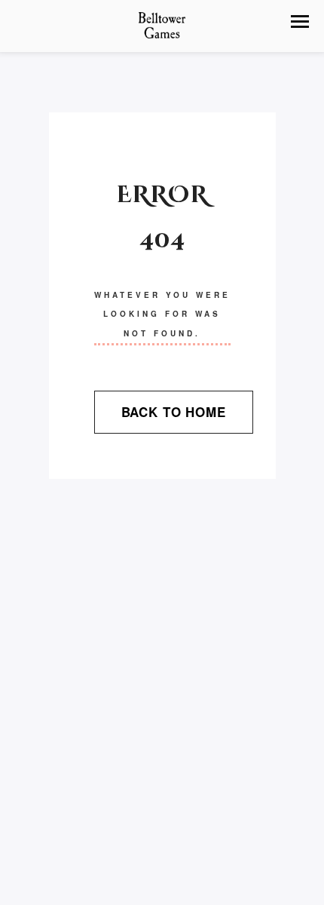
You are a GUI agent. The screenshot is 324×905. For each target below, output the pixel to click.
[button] (300, 21)
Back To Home (173, 412)
